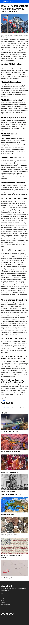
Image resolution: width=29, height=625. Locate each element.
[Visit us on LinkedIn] (12, 614)
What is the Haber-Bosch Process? (12, 432)
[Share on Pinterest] (9, 403)
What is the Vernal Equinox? (10, 472)
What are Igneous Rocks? (9, 535)
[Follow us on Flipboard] (2, 614)
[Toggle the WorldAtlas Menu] (1, 1)
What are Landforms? (8, 514)
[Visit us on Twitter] (7, 614)
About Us (3, 602)
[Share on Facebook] (4, 403)
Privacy (2, 598)
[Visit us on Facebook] (4, 614)
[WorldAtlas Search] (27, 1)
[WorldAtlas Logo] (8, 2)
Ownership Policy (4, 608)
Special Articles (17, 406)
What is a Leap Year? (7, 578)
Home (2, 593)
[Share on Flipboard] (2, 403)
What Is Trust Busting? (8, 491)
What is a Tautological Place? (10, 451)
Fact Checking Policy (5, 604)
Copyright (3, 600)
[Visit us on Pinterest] (10, 614)
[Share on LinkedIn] (12, 403)
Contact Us (3, 595)
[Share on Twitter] (7, 403)
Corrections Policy (4, 606)
